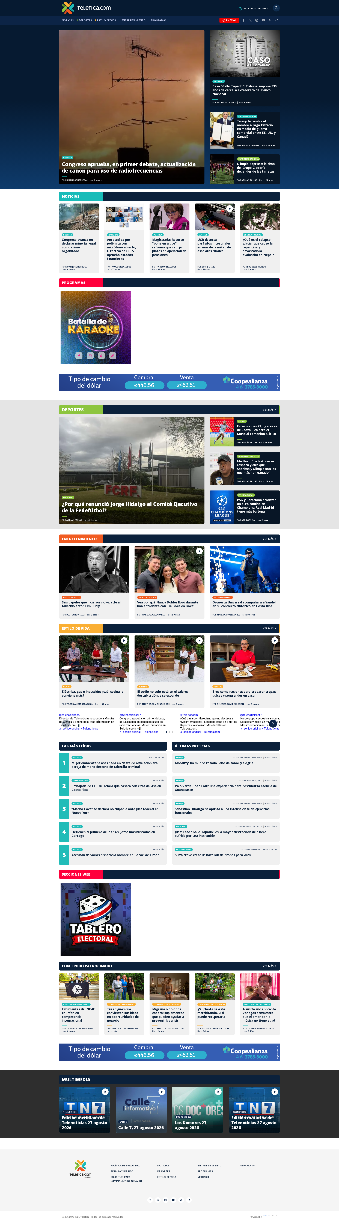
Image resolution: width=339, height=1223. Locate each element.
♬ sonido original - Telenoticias (78, 728)
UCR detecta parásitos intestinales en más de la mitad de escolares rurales (215, 238)
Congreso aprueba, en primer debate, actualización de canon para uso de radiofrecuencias (131, 107)
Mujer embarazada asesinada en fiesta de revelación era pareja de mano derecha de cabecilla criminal (113, 763)
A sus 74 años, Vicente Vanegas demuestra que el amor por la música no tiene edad (260, 1004)
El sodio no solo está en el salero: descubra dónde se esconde (170, 671)
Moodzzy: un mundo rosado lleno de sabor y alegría (226, 763)
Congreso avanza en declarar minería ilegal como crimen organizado (79, 238)
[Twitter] (250, 20)
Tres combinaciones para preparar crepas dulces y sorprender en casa (245, 671)
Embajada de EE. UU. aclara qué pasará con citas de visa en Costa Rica (113, 786)
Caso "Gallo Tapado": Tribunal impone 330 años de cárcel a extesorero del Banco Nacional (245, 68)
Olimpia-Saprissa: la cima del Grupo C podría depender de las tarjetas (245, 169)
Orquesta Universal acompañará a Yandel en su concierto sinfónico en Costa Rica (245, 582)
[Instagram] (256, 20)
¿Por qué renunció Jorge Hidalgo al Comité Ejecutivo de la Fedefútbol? (131, 470)
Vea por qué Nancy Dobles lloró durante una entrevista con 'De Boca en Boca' (170, 582)
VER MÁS (268, 539)
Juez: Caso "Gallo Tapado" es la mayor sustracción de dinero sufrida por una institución (226, 832)
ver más (268, 409)
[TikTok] (276, 21)
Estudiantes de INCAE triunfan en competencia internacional (79, 1004)
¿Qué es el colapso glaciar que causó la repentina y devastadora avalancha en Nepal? (260, 238)
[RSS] (270, 20)
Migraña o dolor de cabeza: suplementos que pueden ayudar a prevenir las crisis (169, 1004)
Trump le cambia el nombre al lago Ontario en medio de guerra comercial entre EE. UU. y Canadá (245, 130)
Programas (158, 20)
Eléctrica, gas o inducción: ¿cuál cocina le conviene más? (94, 671)
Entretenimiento (133, 20)
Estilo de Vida (106, 20)
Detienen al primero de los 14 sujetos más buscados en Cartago (113, 832)
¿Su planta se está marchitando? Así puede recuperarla (215, 1004)
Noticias (68, 20)
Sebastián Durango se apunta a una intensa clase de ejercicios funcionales (226, 809)
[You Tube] (263, 20)
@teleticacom (189, 715)
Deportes (85, 20)
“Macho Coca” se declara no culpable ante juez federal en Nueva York (113, 809)
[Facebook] (243, 20)
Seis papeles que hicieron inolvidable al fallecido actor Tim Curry (94, 582)
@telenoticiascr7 (70, 715)
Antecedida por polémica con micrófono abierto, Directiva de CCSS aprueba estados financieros (124, 238)
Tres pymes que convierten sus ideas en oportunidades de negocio (124, 1004)
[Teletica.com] (86, 8)
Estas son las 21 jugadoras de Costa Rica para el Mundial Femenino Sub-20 (245, 431)
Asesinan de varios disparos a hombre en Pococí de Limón (113, 855)
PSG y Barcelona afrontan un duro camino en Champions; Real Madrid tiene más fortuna (245, 507)
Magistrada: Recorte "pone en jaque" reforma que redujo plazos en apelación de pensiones (169, 238)
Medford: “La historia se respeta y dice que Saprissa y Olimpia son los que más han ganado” (245, 468)
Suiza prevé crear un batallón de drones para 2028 (226, 855)
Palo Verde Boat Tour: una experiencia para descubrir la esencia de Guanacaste (226, 786)
